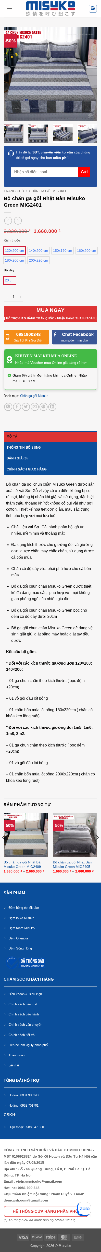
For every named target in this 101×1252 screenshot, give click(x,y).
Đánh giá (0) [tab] (17, 458)
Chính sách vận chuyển (25, 1024)
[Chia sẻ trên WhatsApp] (8, 407)
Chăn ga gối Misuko (47, 191)
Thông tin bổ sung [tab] (24, 447)
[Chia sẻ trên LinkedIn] (52, 407)
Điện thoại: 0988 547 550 (26, 1127)
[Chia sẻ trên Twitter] (26, 407)
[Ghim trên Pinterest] (43, 407)
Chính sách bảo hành (24, 1014)
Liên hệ (14, 1065)
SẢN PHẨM (14, 893)
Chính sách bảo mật (23, 1004)
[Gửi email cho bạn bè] (35, 407)
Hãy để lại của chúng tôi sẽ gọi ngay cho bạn (53, 155)
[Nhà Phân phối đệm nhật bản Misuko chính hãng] (50, 8)
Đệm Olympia (18, 938)
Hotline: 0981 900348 (23, 1095)
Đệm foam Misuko (22, 928)
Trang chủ (14, 191)
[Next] (89, 73)
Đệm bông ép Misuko (24, 908)
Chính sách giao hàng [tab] (27, 469)
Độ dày (9, 270)
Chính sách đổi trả (22, 1035)
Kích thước (12, 240)
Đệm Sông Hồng (20, 948)
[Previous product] (18, 220)
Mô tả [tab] (12, 436)
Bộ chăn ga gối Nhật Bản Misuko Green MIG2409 (23, 864)
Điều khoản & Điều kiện (25, 994)
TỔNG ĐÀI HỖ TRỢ (21, 1080)
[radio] (14, 250)
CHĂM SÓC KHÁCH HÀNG (29, 979)
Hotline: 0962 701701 (23, 1105)
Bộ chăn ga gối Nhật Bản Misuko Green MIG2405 (72, 864)
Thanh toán (17, 1055)
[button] (9, 8)
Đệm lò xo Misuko (21, 918)
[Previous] (11, 73)
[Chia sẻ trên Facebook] (17, 407)
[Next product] (8, 220)
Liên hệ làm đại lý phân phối (28, 1045)
